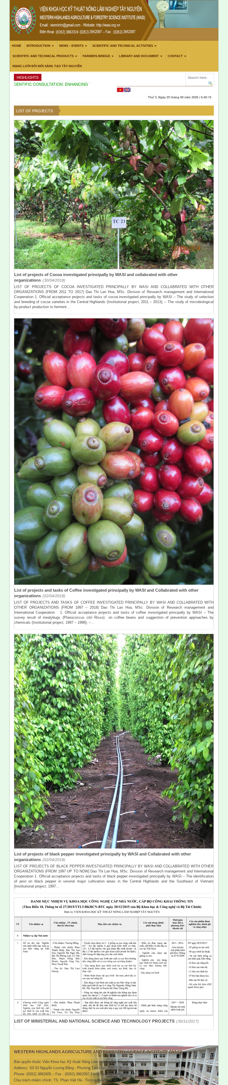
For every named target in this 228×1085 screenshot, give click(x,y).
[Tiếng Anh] (127, 89)
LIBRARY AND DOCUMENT (139, 56)
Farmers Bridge (96, 56)
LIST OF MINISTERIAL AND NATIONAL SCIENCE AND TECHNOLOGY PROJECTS (94, 1021)
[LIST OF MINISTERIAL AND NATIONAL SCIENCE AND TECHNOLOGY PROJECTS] (114, 957)
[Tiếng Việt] (120, 89)
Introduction (38, 45)
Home (16, 45)
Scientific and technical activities (122, 45)
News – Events (71, 45)
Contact (175, 56)
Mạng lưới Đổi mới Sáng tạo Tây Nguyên (47, 66)
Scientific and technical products (43, 56)
